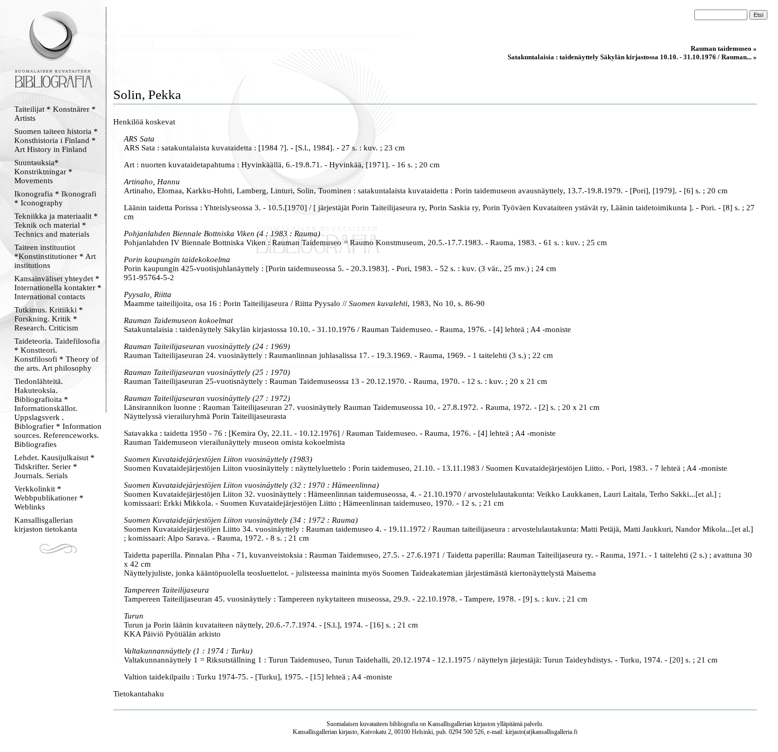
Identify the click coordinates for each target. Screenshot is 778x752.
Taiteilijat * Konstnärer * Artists (55, 113)
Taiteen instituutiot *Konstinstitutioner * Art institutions (55, 256)
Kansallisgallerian (450, 724)
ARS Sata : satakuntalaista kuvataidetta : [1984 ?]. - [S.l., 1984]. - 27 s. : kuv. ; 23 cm (264, 148)
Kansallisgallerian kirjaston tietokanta (45, 524)
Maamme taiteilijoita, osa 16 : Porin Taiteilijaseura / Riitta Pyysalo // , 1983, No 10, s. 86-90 (304, 303)
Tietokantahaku (138, 694)
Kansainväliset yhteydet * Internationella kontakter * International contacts (58, 287)
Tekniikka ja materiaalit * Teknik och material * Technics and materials (56, 225)
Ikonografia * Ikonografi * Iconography (55, 198)
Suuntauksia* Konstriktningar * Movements (43, 171)
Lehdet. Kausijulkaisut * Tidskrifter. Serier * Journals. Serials (54, 466)
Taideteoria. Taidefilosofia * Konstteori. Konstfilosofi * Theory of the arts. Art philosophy (57, 354)
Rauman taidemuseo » (724, 48)
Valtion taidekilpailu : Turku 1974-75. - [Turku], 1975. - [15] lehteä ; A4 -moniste (258, 677)
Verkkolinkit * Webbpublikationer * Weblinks (49, 498)
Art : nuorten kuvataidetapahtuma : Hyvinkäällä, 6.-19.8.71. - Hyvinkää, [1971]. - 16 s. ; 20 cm (282, 164)
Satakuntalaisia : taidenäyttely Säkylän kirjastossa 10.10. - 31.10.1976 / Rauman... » (632, 57)
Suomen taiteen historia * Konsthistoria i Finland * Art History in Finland (56, 140)
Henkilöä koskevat (144, 122)
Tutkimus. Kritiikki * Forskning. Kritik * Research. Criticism (48, 319)
